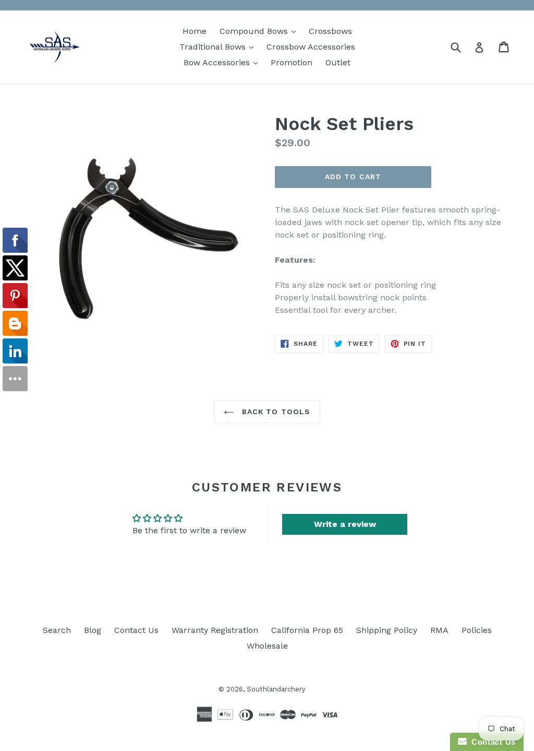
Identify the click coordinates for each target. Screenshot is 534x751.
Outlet (337, 62)
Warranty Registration (215, 630)
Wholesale (267, 646)
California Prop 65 (307, 630)
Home (195, 31)
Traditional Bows (219, 46)
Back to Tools (275, 411)
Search (57, 630)
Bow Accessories (223, 62)
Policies (477, 630)
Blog (92, 630)
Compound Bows (260, 31)
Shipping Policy (386, 630)
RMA (439, 630)
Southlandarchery (276, 689)
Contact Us (136, 630)
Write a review (345, 524)
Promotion (291, 62)
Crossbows (330, 31)
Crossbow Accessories (310, 47)
